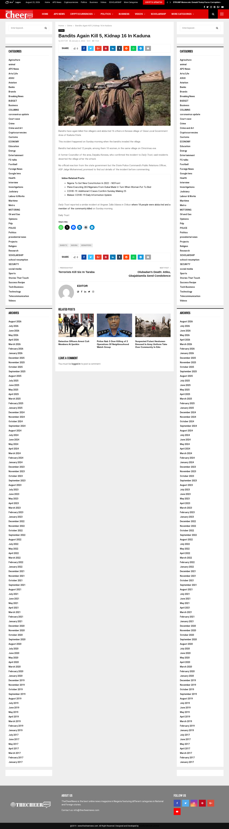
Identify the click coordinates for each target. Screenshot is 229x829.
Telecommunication (19, 296)
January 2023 (15, 517)
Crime (61, 30)
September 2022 (17, 535)
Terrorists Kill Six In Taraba (76, 272)
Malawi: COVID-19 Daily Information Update (89, 195)
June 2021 (14, 598)
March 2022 (15, 558)
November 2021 (17, 576)
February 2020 (16, 671)
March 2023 (15, 508)
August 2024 (15, 430)
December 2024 (16, 412)
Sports (12, 273)
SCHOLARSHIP (115, 2)
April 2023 (14, 503)
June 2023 (14, 494)
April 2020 (14, 662)
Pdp (11, 223)
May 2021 (13, 603)
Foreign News (15, 169)
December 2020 (16, 626)
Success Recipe (17, 282)
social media (15, 269)
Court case (14, 119)
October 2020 (16, 635)
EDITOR (64, 41)
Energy (12, 151)
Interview (13, 182)
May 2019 (13, 712)
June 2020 (14, 653)
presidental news (17, 237)
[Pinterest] (202, 803)
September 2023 (17, 480)
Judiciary (13, 191)
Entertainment (16, 155)
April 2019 (14, 716)
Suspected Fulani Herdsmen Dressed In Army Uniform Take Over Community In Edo (151, 344)
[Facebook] (177, 803)
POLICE (12, 228)
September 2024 (17, 426)
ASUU (11, 78)
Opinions (13, 219)
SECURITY (14, 264)
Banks (12, 87)
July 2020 (13, 648)
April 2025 (14, 394)
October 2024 (16, 421)
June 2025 (14, 385)
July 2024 (13, 435)
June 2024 (14, 439)
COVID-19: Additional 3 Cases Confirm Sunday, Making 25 (96, 191)
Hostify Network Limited (149, 826)
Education (14, 146)
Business (94, 2)
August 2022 (15, 539)
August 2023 (15, 485)
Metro (12, 205)
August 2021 (15, 589)
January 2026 (15, 353)
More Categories (131, 2)
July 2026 (13, 326)
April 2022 (14, 553)
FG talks (13, 160)
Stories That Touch (19, 278)
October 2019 (16, 689)
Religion (13, 246)
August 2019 (15, 698)
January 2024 (15, 462)
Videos (103, 2)
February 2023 (16, 512)
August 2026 (15, 321)
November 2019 (17, 685)
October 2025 (16, 367)
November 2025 (17, 362)
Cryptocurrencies (71, 2)
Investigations (16, 187)
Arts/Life (13, 73)
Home (47, 2)
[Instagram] (194, 803)
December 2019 (16, 680)
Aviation (13, 82)
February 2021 (16, 616)
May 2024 (13, 444)
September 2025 (17, 371)
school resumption (18, 259)
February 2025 (16, 403)
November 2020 (17, 630)
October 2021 (16, 580)
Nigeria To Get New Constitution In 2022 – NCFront (93, 183)
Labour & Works (17, 196)
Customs (13, 137)
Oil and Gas (14, 214)
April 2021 (14, 607)
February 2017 (16, 757)
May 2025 (13, 389)
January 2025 (15, 408)
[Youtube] (177, 811)
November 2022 (17, 526)
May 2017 (13, 744)
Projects (13, 241)
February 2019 (16, 726)
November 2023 (17, 471)
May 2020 (13, 657)
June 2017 (14, 739)
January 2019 (15, 730)
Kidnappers (86, 245)
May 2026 (13, 335)
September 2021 (17, 585)
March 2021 (15, 612)
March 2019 (15, 721)
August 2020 (15, 644)
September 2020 (17, 639)
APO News (56, 2)
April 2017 (14, 748)
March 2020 (15, 666)
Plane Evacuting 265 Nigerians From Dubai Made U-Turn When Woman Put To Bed (109, 187)
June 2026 (14, 330)
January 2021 (15, 621)
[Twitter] (185, 803)
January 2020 (15, 676)
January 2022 (15, 567)
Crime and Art (16, 128)
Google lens (15, 173)
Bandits (63, 245)
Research (13, 250)
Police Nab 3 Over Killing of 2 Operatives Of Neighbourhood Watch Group (113, 344)
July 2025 (13, 380)
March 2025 (15, 398)
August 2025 (15, 376)
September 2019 (17, 694)
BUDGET (13, 101)
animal (12, 64)
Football (13, 164)
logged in (76, 364)
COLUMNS (14, 110)
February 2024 (16, 458)
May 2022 (13, 548)
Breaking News (16, 96)
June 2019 (14, 707)
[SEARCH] (45, 28)
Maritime (13, 201)
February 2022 (16, 562)
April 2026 (14, 339)
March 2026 (15, 344)
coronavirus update (19, 114)
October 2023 (16, 476)
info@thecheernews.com (86, 810)
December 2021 (16, 571)
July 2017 (13, 735)
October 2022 (16, 530)
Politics (84, 2)
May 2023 (13, 498)
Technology (15, 291)
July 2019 (13, 703)
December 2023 (16, 467)
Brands (12, 91)
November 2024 (17, 417)
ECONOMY (14, 141)
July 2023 (13, 489)
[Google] (210, 803)
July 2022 (13, 544)
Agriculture (14, 60)
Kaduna (74, 245)
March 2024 (15, 453)
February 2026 (16, 349)
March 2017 (15, 753)
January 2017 (15, 762)
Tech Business (16, 287)
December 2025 (16, 358)
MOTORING (14, 210)
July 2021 (13, 594)
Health (12, 178)
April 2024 (14, 448)
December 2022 (16, 521)
